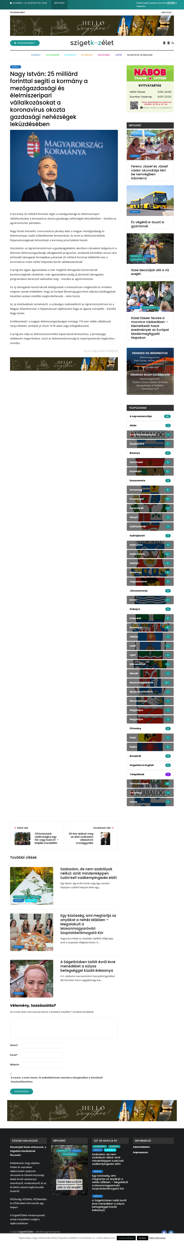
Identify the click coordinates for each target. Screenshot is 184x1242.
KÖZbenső (87, 55)
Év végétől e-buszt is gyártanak (147, 224)
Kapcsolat (167, 12)
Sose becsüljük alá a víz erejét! (150, 272)
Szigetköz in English (140, 55)
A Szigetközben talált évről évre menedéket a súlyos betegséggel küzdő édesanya (87, 966)
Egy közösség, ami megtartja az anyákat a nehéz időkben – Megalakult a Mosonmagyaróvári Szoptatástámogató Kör (110, 1182)
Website (14, 1064)
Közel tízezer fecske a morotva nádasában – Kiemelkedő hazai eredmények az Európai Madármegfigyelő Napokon (150, 328)
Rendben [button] (142, 1238)
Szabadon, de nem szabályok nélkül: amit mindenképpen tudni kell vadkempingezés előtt (88, 873)
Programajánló (17, 12)
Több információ (157, 1237)
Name (14, 1045)
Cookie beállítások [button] (126, 1238)
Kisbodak (35, 897)
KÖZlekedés (52, 55)
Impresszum (140, 1152)
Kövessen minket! (26, 43)
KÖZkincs (70, 55)
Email (14, 1054)
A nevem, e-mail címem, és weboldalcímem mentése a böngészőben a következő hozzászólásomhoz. (57, 1079)
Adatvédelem (141, 1147)
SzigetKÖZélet (138, 260)
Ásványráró (20, 897)
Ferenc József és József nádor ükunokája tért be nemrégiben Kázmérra (149, 172)
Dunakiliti (136, 256)
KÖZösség (104, 55)
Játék (118, 55)
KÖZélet (36, 55)
